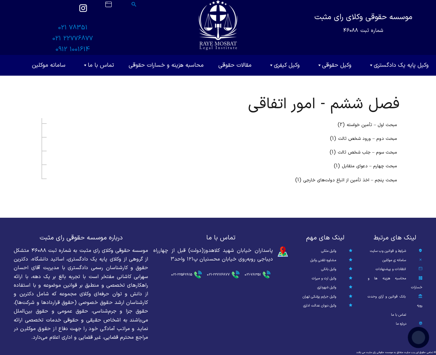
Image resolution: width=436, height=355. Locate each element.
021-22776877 (218, 274)
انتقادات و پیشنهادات (391, 269)
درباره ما (401, 324)
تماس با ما (101, 65)
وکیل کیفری (287, 65)
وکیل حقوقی (336, 65)
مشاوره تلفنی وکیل (323, 260)
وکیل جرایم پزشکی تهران (319, 296)
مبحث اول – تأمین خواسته (372, 125)
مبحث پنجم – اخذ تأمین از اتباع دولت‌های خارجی (350, 180)
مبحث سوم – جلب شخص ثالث (367, 152)
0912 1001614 (73, 49)
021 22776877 (72, 38)
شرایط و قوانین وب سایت (388, 251)
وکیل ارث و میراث (324, 278)
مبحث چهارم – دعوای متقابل (369, 166)
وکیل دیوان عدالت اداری (319, 305)
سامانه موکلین (48, 65)
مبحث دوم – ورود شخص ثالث (367, 138)
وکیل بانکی (328, 269)
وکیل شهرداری (326, 287)
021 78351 (72, 28)
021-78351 (252, 274)
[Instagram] (83, 11)
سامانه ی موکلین (394, 260)
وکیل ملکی (328, 251)
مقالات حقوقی (235, 65)
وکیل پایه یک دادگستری (401, 65)
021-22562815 (181, 274)
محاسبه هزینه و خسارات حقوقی (166, 65)
